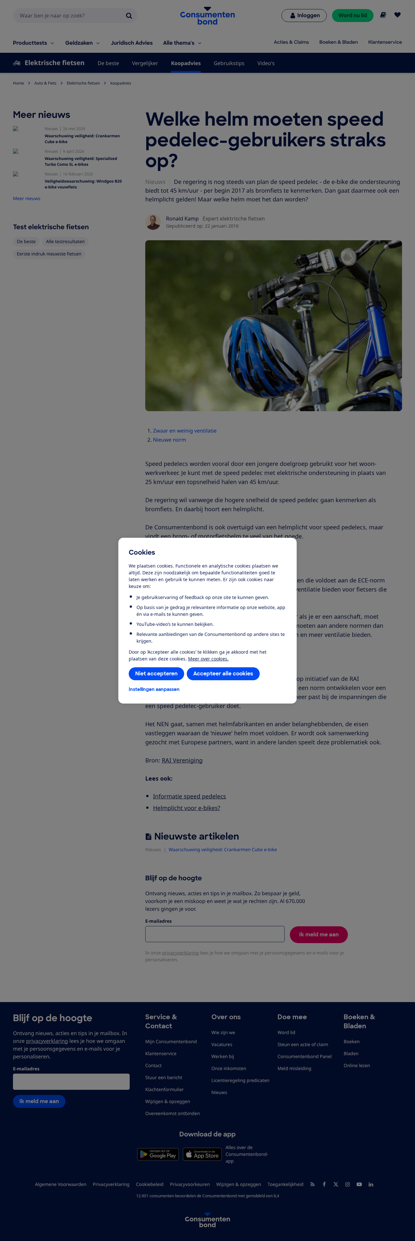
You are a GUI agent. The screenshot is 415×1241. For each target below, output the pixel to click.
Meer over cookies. (208, 659)
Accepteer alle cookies (223, 673)
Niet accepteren (156, 673)
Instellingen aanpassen (154, 689)
